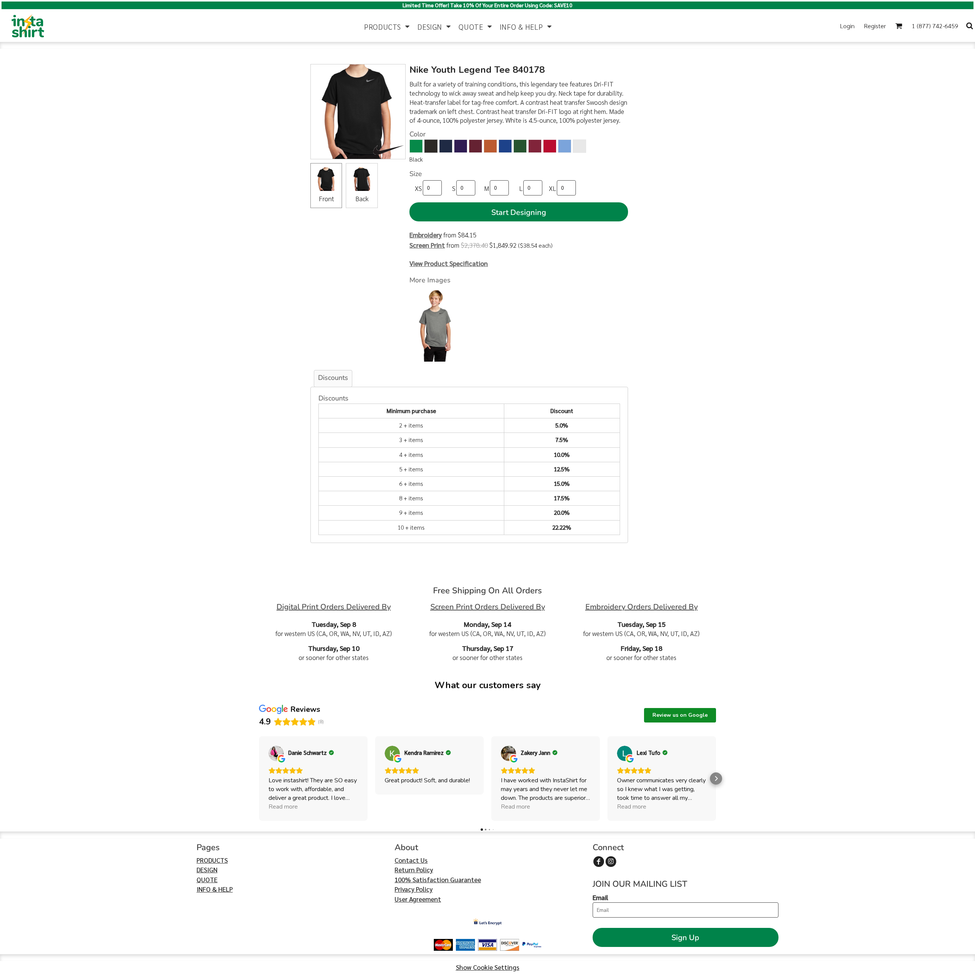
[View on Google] (276, 753)
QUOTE (207, 879)
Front (326, 198)
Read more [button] (283, 807)
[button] (387, 25)
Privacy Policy (414, 889)
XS (418, 188)
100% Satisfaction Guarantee (438, 879)
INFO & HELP (215, 889)
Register (875, 26)
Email (600, 897)
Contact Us (411, 860)
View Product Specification (448, 263)
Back (362, 198)
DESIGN (207, 869)
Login (847, 26)
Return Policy (414, 869)
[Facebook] (598, 861)
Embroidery (425, 235)
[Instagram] (611, 861)
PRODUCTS (212, 860)
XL (552, 188)
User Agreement (418, 899)
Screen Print (427, 245)
